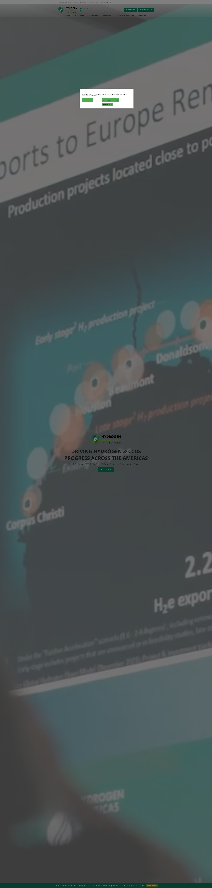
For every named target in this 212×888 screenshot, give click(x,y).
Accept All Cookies (107, 104)
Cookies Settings (88, 100)
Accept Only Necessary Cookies (110, 100)
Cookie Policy (94, 95)
